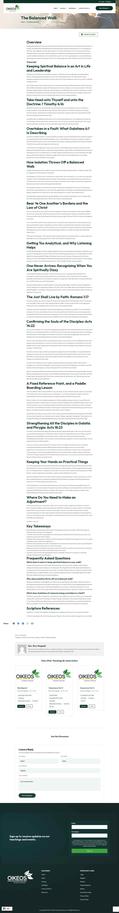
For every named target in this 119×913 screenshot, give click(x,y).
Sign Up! (89, 851)
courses (62, 8)
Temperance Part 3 (56, 688)
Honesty (42, 637)
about (56, 8)
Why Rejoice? (22, 688)
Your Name (22, 756)
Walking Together (51, 637)
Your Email (64, 756)
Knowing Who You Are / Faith (24, 695)
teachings (72, 8)
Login (102, 1)
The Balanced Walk (33, 22)
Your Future (35, 701)
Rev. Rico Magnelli (23, 691)
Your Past (51, 706)
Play (30, 706)
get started (103, 8)
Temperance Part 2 (87, 688)
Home (23, 22)
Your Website (23, 766)
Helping (37, 637)
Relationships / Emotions (24, 701)
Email (73, 823)
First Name (75, 831)
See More (21, 706)
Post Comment (27, 795)
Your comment (23, 775)
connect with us (84, 8)
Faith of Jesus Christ (28, 637)
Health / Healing (53, 695)
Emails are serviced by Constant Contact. (94, 845)
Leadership (22, 635)
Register (108, 1)
